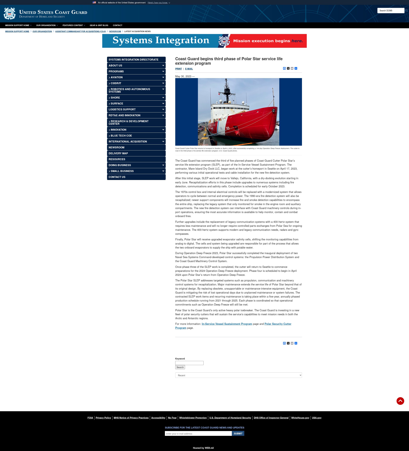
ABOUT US (115, 65)
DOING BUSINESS (120, 165)
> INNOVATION (117, 129)
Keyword (180, 358)
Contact (117, 25)
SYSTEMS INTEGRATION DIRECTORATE (133, 59)
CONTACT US (117, 177)
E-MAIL (189, 68)
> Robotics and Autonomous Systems (129, 90)
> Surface (116, 103)
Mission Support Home (17, 25)
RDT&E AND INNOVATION (124, 115)
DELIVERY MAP (118, 153)
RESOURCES (117, 159)
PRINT (178, 68)
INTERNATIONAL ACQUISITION (128, 141)
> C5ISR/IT (115, 83)
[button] (159, 2)
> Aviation (116, 77)
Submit (238, 433)
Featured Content (73, 25)
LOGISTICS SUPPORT (122, 109)
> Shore (114, 97)
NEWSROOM (116, 147)
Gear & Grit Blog (99, 25)
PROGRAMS (116, 71)
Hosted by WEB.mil (203, 447)
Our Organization (46, 25)
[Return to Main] (400, 403)
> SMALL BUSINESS (121, 171)
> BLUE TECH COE (120, 135)
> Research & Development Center (129, 122)
